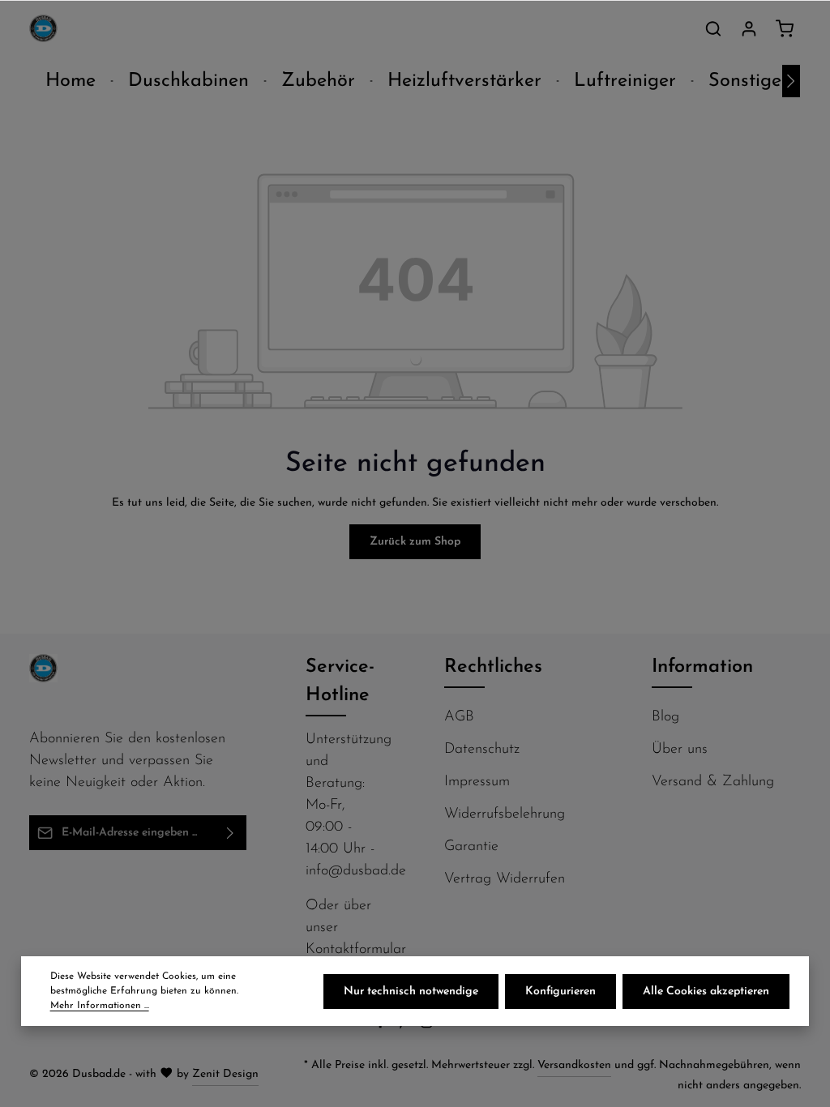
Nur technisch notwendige (411, 991)
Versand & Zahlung (713, 782)
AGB (459, 717)
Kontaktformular (356, 949)
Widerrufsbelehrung (504, 814)
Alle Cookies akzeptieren (706, 991)
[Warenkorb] (784, 28)
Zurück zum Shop (415, 542)
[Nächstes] (791, 81)
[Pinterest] (404, 1026)
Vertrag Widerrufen (504, 879)
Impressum (477, 782)
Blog (665, 717)
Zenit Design (225, 1074)
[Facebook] (382, 1026)
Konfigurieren (560, 991)
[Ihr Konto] (749, 28)
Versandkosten (574, 1065)
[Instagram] (428, 1026)
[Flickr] (450, 1026)
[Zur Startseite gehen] (43, 29)
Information (702, 667)
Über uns (680, 749)
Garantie (471, 847)
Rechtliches (493, 667)
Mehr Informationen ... (99, 1006)
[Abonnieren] (230, 832)
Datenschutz (482, 749)
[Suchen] (713, 28)
